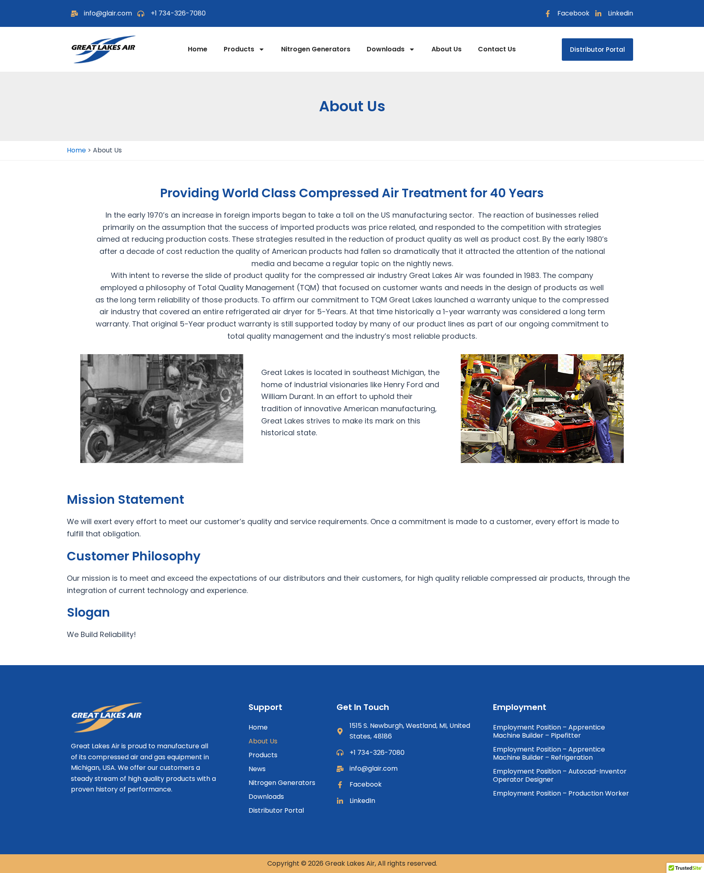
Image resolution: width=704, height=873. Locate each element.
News (257, 769)
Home (197, 49)
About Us (446, 49)
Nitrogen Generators (315, 49)
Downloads (386, 49)
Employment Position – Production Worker (561, 793)
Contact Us (497, 49)
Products (239, 49)
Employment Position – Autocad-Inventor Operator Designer (560, 775)
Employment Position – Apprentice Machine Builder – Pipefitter (549, 731)
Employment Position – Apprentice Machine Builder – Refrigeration (549, 753)
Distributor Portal (276, 810)
